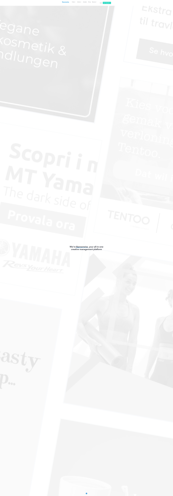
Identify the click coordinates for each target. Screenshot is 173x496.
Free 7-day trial (106, 3)
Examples (85, 2)
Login (101, 3)
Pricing (89, 2)
